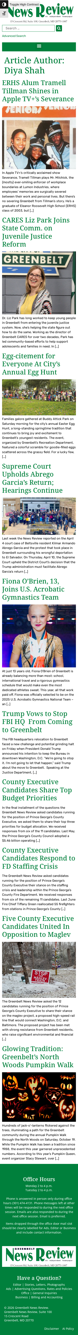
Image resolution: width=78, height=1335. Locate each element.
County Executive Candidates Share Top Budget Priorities (37, 789)
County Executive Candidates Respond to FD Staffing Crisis (38, 858)
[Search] (59, 28)
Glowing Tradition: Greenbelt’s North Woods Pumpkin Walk (37, 1056)
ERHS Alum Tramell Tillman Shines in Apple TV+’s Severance (38, 90)
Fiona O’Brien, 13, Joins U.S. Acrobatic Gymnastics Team (33, 589)
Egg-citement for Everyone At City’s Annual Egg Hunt (31, 363)
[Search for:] (32, 28)
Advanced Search (14, 36)
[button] (39, 45)
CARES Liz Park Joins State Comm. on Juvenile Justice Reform (36, 231)
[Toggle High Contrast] (4, 4)
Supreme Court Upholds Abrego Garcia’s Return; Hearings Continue (32, 478)
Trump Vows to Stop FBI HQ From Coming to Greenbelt (37, 721)
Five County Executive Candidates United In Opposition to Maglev (38, 926)
